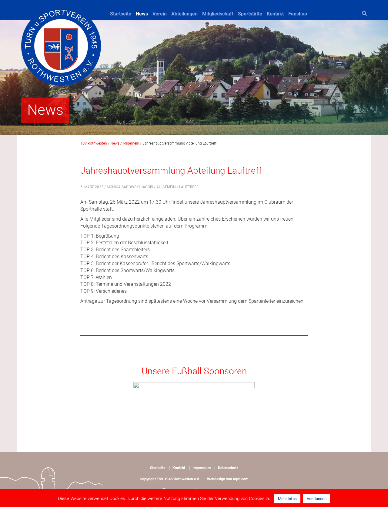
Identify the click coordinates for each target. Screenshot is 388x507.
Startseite (120, 14)
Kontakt (275, 14)
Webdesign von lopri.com (227, 479)
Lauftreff (189, 187)
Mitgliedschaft (217, 14)
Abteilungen (184, 14)
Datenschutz (228, 468)
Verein (159, 14)
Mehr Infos (287, 498)
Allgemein (166, 187)
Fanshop (297, 14)
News (142, 14)
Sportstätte (250, 14)
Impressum (201, 468)
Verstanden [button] (316, 498)
